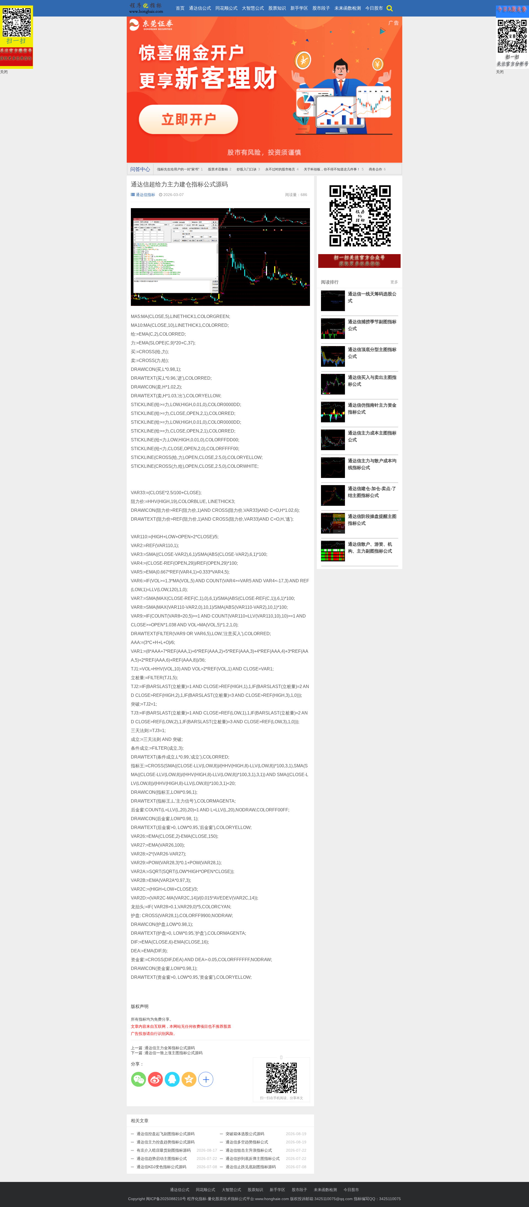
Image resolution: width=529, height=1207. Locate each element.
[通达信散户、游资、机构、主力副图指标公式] (333, 560)
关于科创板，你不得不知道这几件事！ (332, 169)
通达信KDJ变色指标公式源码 (161, 1167)
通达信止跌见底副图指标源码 (251, 1167)
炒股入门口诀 (247, 169)
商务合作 (375, 169)
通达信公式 (200, 8)
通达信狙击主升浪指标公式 (249, 1150)
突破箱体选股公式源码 (245, 1134)
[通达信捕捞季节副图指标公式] (333, 337)
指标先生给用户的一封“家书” (178, 169)
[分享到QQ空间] (188, 1079)
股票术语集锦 (218, 169)
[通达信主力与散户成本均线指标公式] (333, 476)
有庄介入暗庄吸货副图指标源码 (164, 1150)
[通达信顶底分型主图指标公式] (333, 365)
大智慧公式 (253, 8)
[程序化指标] (264, 161)
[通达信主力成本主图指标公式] (333, 449)
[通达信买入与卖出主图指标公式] (333, 393)
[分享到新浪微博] (155, 1079)
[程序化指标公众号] (359, 271)
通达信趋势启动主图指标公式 (162, 1158)
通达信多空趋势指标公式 (247, 1142)
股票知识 (277, 8)
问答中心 (140, 169)
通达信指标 (145, 194)
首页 (180, 8)
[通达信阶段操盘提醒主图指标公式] (333, 532)
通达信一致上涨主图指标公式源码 (167, 1053)
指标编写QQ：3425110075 (377, 1199)
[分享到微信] (138, 1079)
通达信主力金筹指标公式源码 (163, 1048)
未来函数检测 (347, 8)
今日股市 (374, 8)
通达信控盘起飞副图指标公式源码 (166, 1134)
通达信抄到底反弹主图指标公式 (253, 1158)
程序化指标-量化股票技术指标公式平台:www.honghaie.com (238, 1199)
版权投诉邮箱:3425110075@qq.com (321, 1199)
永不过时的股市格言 (280, 169)
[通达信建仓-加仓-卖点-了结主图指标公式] (333, 504)
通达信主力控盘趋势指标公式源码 (166, 1142)
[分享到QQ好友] (172, 1079)
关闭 (4, 72)
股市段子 (321, 8)
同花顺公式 (226, 8)
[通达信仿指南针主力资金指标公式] (333, 421)
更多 (394, 282)
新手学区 (299, 8)
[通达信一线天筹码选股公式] (333, 310)
